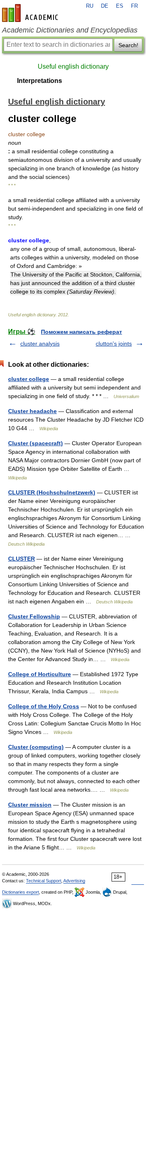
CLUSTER (21, 558)
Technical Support (43, 880)
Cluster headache (32, 411)
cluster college (28, 379)
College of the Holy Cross (43, 706)
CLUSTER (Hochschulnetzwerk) (51, 492)
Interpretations (39, 80)
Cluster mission (30, 804)
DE (104, 6)
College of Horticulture (39, 674)
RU (89, 6)
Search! (128, 45)
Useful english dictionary (73, 66)
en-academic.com (31, 13)
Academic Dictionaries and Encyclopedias (69, 30)
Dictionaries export (20, 892)
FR (134, 6)
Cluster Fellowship (34, 616)
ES (119, 6)
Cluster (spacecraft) (35, 443)
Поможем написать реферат (81, 332)
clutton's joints (114, 343)
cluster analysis (40, 343)
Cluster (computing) (36, 747)
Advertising (74, 880)
